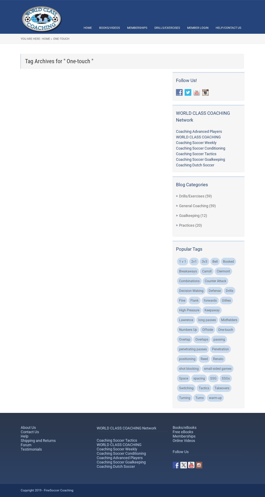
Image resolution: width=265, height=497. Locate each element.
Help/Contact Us (228, 27)
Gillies (226, 300)
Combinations (189, 281)
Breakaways (188, 271)
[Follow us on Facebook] (176, 465)
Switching (186, 388)
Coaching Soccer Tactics (196, 154)
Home (88, 27)
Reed (204, 359)
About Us (28, 427)
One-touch (225, 330)
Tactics (204, 388)
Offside (207, 330)
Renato (218, 359)
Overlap (184, 339)
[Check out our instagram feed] (199, 465)
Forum (26, 445)
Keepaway (212, 310)
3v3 (204, 262)
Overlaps (201, 339)
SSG (213, 378)
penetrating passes (193, 349)
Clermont (223, 271)
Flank (194, 300)
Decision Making (191, 291)
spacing (199, 378)
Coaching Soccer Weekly (196, 142)
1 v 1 (182, 262)
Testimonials (31, 449)
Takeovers (221, 388)
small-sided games (217, 369)
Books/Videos (109, 27)
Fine (182, 300)
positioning (187, 359)
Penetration (220, 349)
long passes (207, 320)
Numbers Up (188, 330)
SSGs (226, 378)
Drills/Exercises (167, 27)
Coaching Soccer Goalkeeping (200, 159)
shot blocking (189, 369)
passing (219, 339)
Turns (199, 398)
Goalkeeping (189, 215)
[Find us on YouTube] (191, 465)
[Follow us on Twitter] (183, 465)
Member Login (197, 27)
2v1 (194, 262)
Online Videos (184, 440)
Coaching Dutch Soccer (195, 165)
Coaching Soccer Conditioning (200, 148)
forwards (210, 300)
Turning (184, 398)
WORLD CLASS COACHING (198, 137)
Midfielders (229, 320)
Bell (215, 262)
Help (24, 436)
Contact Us (30, 432)
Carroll (207, 271)
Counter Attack (215, 281)
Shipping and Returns (38, 440)
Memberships (137, 27)
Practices (186, 225)
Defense (215, 291)
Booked (228, 262)
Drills (229, 291)
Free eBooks (183, 432)
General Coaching (193, 206)
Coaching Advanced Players (199, 131)
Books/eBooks (184, 427)
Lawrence (186, 320)
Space (183, 378)
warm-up (215, 398)
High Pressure (189, 310)
